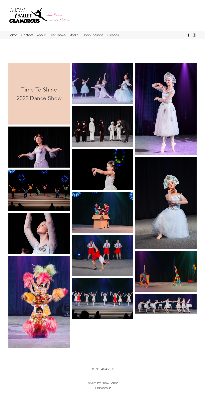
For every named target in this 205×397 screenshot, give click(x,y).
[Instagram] (194, 35)
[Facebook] (188, 35)
